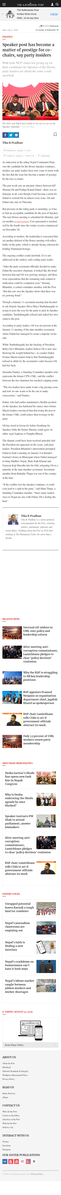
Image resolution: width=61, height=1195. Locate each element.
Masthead (6, 1067)
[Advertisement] (30, 585)
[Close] (2, 14)
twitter (11, 135)
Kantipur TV (34, 1161)
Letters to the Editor (10, 1115)
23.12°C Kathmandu (51, 26)
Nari (22, 1161)
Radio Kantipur (28, 1161)
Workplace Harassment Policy (15, 1075)
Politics (7, 37)
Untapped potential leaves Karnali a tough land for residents (19, 908)
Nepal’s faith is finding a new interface (15, 946)
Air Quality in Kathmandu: (47, 29)
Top (57, 1183)
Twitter (5, 1141)
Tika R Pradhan (12, 143)
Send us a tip (7, 1127)
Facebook (6, 1145)
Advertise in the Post (11, 1119)
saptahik (10, 1161)
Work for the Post (9, 1123)
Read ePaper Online (14, 1044)
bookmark (55, 134)
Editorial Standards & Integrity (15, 1071)
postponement (21, 221)
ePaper (5, 1097)
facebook (5, 135)
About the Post (8, 1063)
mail (16, 135)
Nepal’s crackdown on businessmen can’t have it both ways (19, 965)
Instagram (6, 1149)
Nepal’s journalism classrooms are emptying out (17, 927)
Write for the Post (9, 1111)
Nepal (16, 1161)
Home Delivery (8, 1093)
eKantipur (4, 1161)
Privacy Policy (8, 1078)
